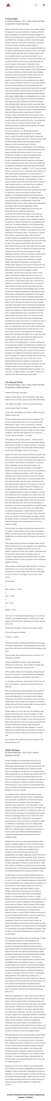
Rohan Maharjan (14, 753)
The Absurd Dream (14, 382)
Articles (16, 755)
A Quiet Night (11, 19)
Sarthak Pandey (14, 21)
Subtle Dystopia (22, 24)
